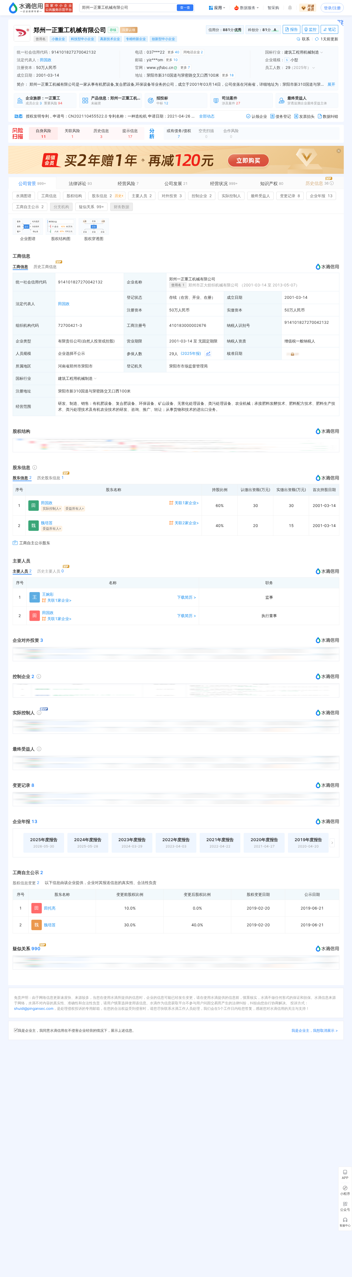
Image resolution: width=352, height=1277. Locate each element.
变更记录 (290, 195)
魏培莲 (47, 522)
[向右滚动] (332, 842)
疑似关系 (91, 206)
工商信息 (49, 195)
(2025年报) (191, 353)
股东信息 (107, 195)
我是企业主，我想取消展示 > (315, 1030)
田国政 (45, 59)
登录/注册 (332, 7)
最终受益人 (260, 195)
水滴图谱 (23, 195)
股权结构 (74, 195)
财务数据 (121, 206)
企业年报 (321, 195)
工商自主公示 (30, 206)
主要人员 (142, 195)
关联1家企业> (187, 502)
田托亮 (50, 908)
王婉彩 (48, 594)
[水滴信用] (25, 7)
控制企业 (202, 195)
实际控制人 (231, 195)
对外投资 (172, 195)
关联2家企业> (187, 522)
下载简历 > (186, 597)
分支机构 (61, 206)
